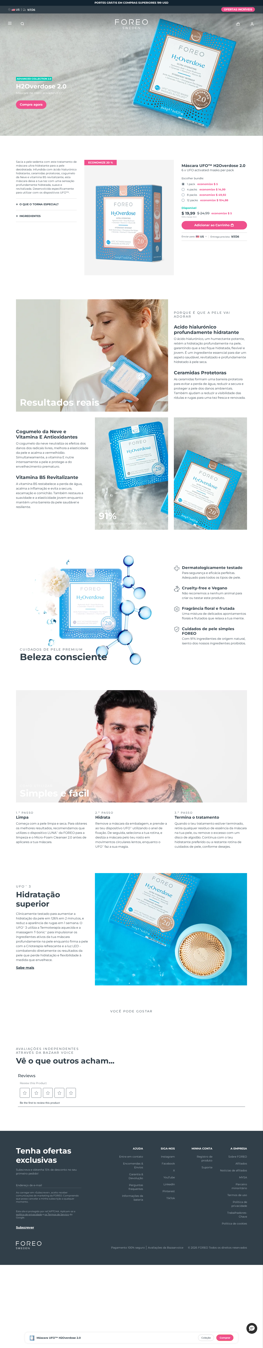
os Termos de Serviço (56, 1214)
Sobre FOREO (237, 1156)
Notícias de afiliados (233, 1170)
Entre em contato (131, 1156)
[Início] (131, 25)
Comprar (225, 1337)
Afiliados (241, 1163)
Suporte (207, 1167)
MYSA (243, 1177)
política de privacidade (29, 1214)
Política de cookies (234, 1223)
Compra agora (31, 104)
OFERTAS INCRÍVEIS (238, 9)
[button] (251, 1328)
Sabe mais (25, 968)
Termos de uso (237, 1195)
